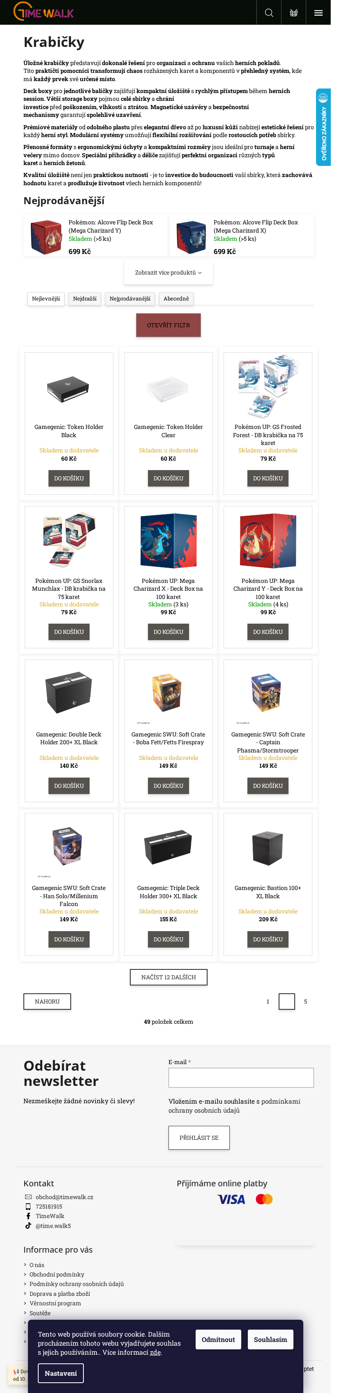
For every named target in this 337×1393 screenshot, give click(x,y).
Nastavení (61, 1373)
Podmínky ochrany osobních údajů (77, 1284)
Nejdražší (85, 298)
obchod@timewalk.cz (64, 1197)
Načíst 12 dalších (168, 977)
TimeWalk (50, 1216)
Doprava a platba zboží (60, 1293)
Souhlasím (270, 1339)
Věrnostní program (55, 1303)
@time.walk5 (53, 1226)
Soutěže (40, 1313)
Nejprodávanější (130, 298)
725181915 (49, 1206)
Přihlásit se (199, 1137)
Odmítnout (218, 1339)
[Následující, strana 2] (287, 1001)
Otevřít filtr (168, 325)
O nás (37, 1265)
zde (155, 1352)
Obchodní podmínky (57, 1274)
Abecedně (176, 298)
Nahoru (47, 1001)
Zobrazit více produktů (165, 272)
